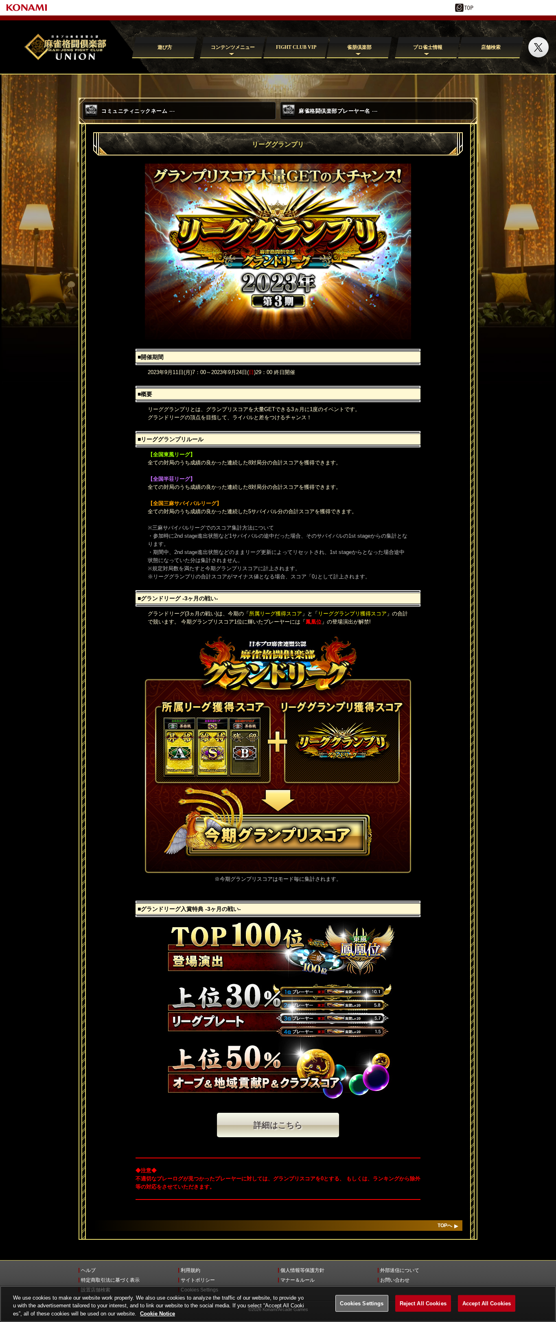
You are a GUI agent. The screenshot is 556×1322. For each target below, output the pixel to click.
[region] (278, 1304)
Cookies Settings (361, 1303)
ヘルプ (88, 1270)
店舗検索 (491, 47)
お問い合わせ (394, 1280)
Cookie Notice (157, 1314)
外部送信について (399, 1270)
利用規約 (190, 1270)
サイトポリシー (198, 1280)
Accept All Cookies (486, 1303)
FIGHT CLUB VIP (296, 47)
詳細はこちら (278, 1125)
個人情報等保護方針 (302, 1270)
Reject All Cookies (423, 1303)
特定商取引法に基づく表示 (110, 1280)
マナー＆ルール (297, 1280)
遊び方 (165, 47)
